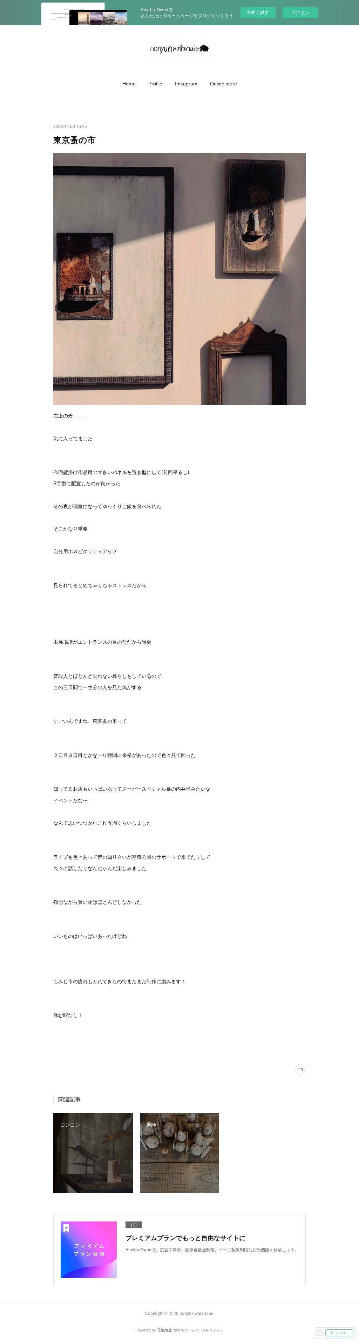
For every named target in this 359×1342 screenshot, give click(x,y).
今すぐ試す (257, 12)
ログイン (300, 12)
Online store (223, 83)
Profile (155, 83)
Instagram (186, 83)
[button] (129, 83)
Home (129, 83)
